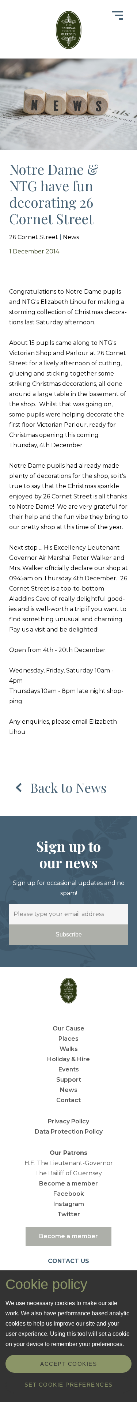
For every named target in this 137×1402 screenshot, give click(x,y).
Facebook (68, 1193)
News (71, 237)
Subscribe (69, 934)
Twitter (68, 1214)
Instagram (68, 1204)
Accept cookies (68, 1364)
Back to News (68, 787)
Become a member (68, 1183)
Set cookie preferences (68, 1385)
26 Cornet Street (33, 237)
